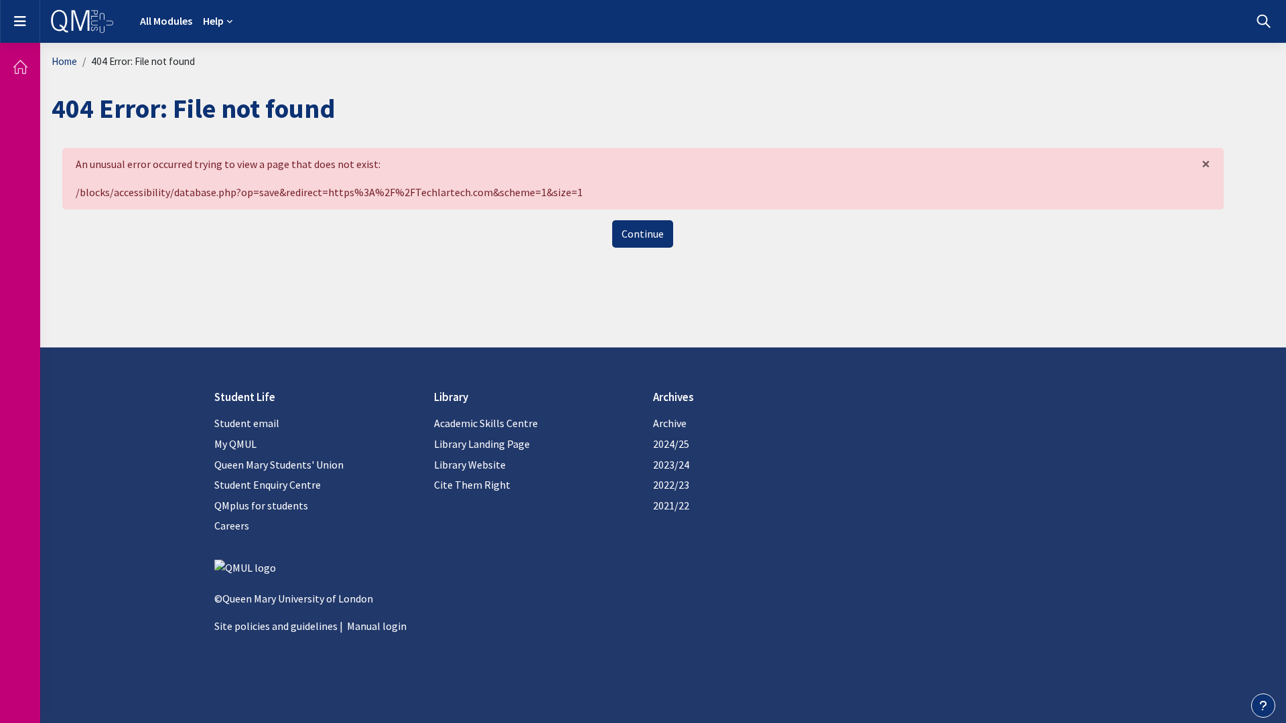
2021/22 (671, 505)
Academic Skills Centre (486, 423)
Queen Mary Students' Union (279, 464)
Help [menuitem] (213, 20)
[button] (1263, 21)
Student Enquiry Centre (267, 484)
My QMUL (235, 444)
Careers (231, 525)
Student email (246, 423)
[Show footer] (1263, 706)
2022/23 (671, 484)
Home (64, 61)
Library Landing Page (482, 444)
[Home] (20, 67)
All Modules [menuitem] (166, 20)
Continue (643, 233)
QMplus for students (261, 505)
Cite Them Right (472, 484)
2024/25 (671, 444)
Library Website (470, 464)
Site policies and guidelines (276, 626)
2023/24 (671, 464)
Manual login (377, 626)
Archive (670, 423)
